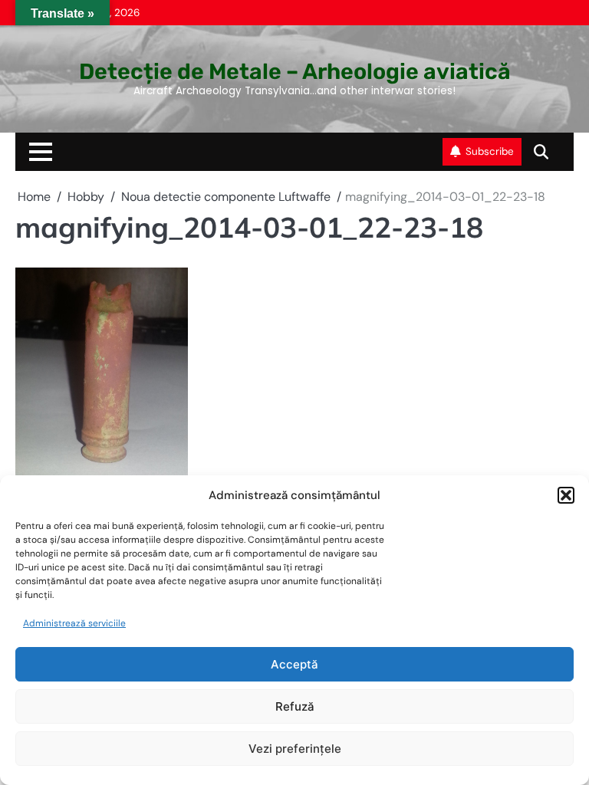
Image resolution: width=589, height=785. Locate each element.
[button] (566, 495)
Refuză (294, 706)
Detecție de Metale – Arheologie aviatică (295, 71)
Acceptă (294, 664)
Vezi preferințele (294, 748)
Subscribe (490, 151)
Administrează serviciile (74, 623)
